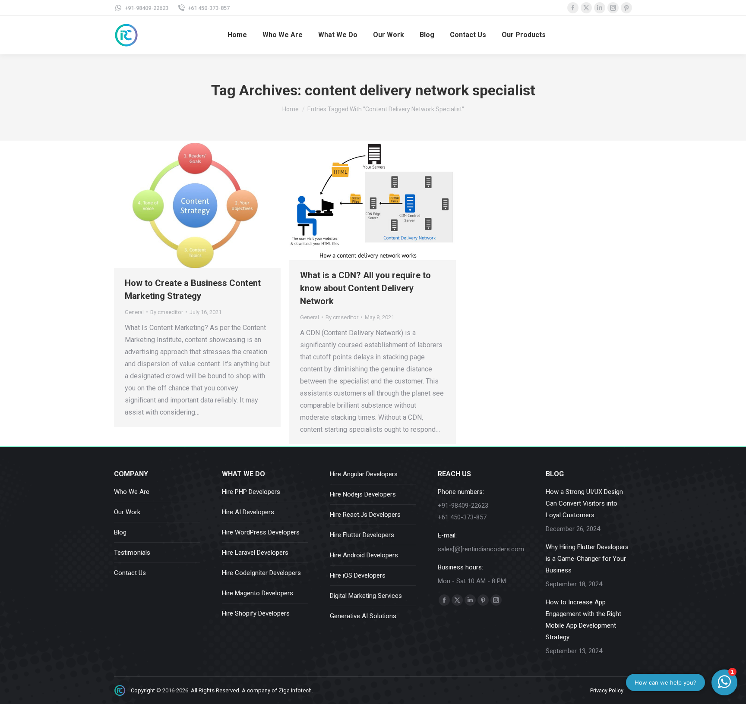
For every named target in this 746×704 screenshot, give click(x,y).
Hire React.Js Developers (365, 515)
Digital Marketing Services (366, 596)
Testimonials (132, 552)
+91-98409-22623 (146, 8)
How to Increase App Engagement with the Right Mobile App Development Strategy (583, 619)
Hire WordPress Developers (261, 532)
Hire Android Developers (364, 555)
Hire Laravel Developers (255, 552)
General (134, 312)
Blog (120, 532)
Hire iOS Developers (358, 575)
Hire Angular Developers (364, 474)
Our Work (127, 512)
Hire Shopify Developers (256, 613)
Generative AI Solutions (363, 616)
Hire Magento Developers (257, 593)
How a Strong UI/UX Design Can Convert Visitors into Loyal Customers (584, 503)
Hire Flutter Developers (362, 535)
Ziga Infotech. (295, 690)
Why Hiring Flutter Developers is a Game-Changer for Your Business (587, 558)
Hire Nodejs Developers (363, 494)
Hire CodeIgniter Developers (261, 573)
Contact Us (130, 573)
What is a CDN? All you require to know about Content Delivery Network (365, 288)
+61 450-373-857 (209, 8)
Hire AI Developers (248, 512)
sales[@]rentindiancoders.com (481, 549)
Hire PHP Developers (251, 492)
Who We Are (131, 492)
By (166, 312)
